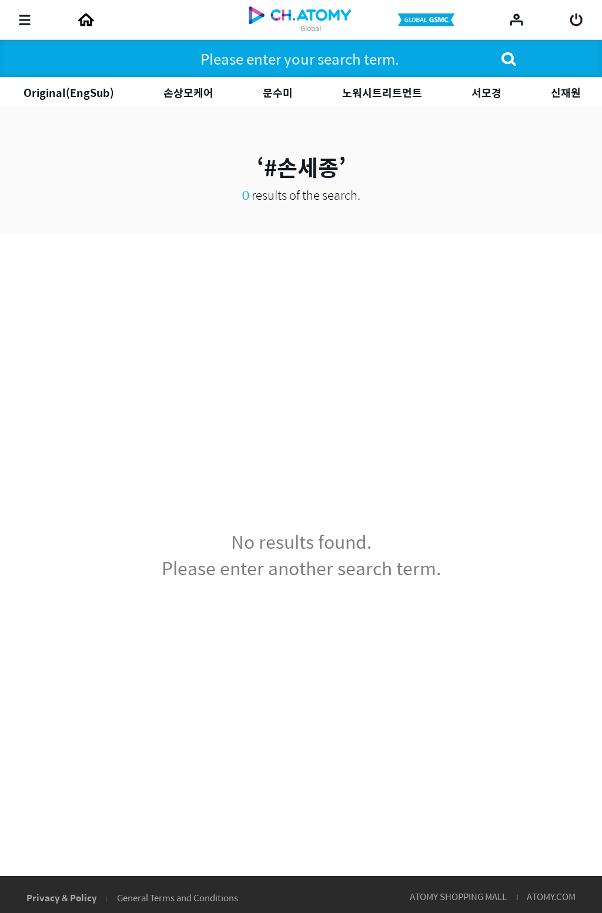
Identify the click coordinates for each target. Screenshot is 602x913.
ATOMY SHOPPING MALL (458, 896)
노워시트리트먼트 (382, 92)
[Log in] (576, 20)
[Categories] (25, 20)
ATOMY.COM (551, 896)
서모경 (486, 92)
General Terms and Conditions (177, 897)
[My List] (516, 19)
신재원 (566, 92)
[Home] (86, 20)
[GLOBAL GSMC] (427, 20)
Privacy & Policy (61, 897)
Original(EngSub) (69, 92)
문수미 (278, 92)
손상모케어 (188, 92)
